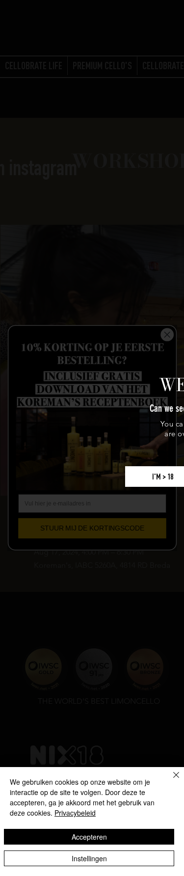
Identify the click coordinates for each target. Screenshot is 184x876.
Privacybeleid (75, 813)
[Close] (170, 781)
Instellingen (89, 858)
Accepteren (89, 837)
